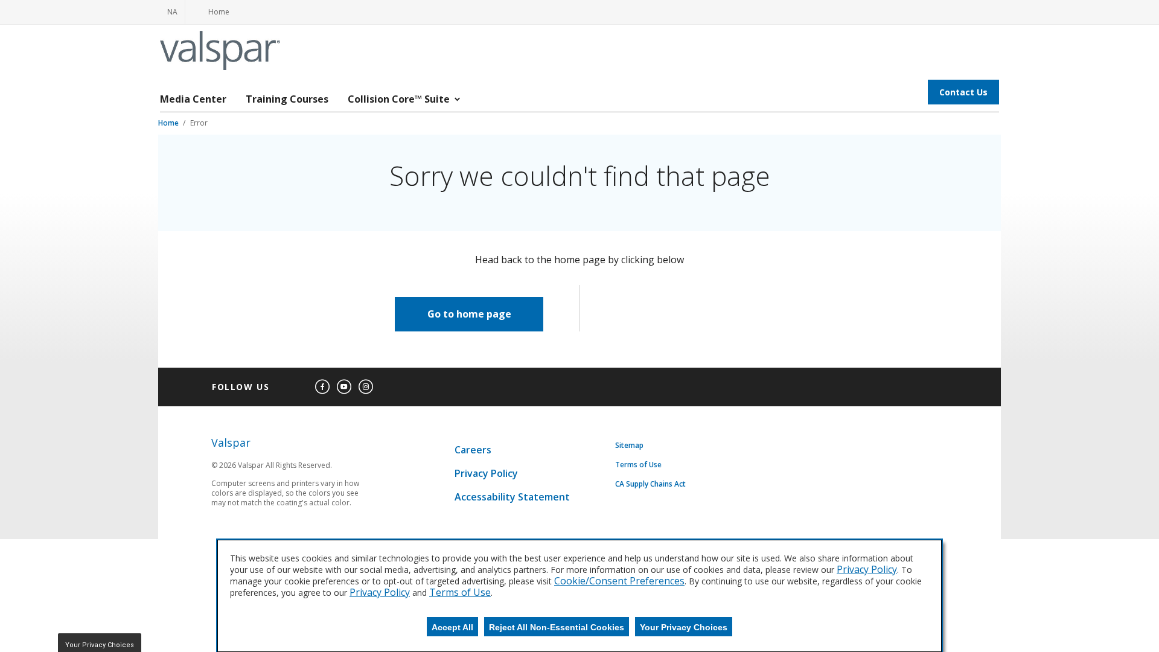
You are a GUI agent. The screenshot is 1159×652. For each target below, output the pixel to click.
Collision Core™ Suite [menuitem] (399, 99)
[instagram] (366, 387)
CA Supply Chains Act (650, 484)
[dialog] (579, 596)
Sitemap (629, 445)
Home (169, 123)
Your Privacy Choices (683, 627)
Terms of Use (638, 465)
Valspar (231, 443)
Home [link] (211, 15)
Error (199, 123)
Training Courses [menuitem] (287, 99)
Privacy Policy (486, 473)
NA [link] (172, 12)
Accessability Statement (512, 496)
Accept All (452, 627)
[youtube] (344, 387)
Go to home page (469, 314)
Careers (473, 449)
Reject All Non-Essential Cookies (556, 627)
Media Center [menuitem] (193, 99)
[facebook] (322, 387)
